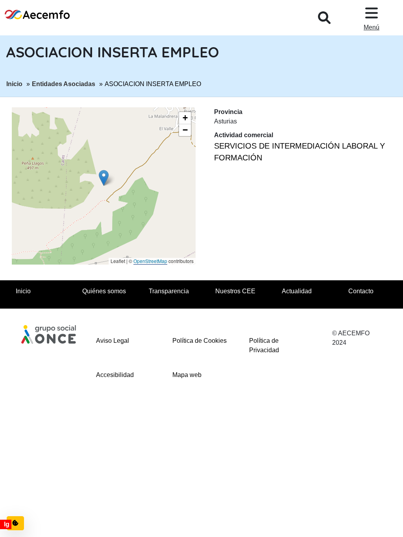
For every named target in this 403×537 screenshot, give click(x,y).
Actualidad (297, 291)
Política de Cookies (199, 340)
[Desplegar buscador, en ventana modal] (324, 17)
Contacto (360, 291)
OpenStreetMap (150, 260)
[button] (104, 178)
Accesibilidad (115, 374)
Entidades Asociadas (63, 83)
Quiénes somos (104, 291)
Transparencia (169, 291)
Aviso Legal (112, 340)
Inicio (14, 83)
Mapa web (187, 374)
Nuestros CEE (235, 291)
